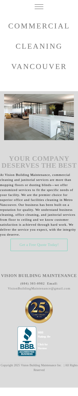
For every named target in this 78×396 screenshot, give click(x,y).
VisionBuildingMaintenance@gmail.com (39, 288)
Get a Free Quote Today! (39, 245)
